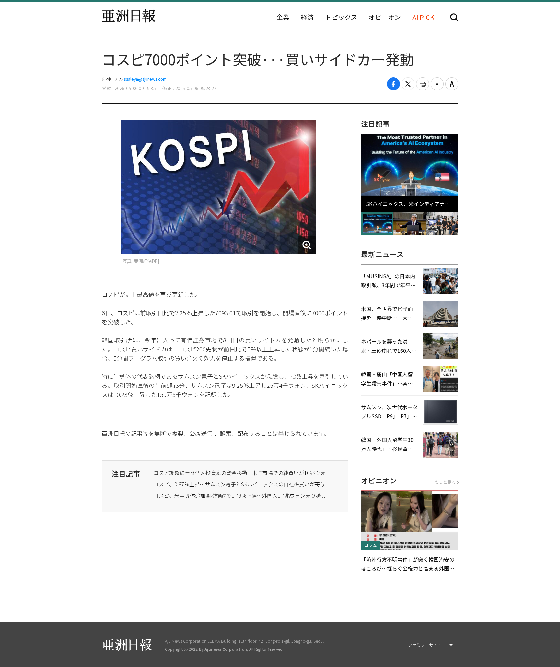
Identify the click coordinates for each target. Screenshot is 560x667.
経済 (307, 17)
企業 (282, 17)
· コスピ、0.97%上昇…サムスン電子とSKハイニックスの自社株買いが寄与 (237, 484)
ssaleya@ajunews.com (145, 79)
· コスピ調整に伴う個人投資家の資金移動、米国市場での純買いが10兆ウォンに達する (240, 473)
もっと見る (445, 482)
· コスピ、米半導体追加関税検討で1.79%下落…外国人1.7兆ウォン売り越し (238, 495)
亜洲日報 (129, 16)
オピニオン (384, 17)
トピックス (341, 17)
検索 (454, 17)
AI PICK (423, 17)
